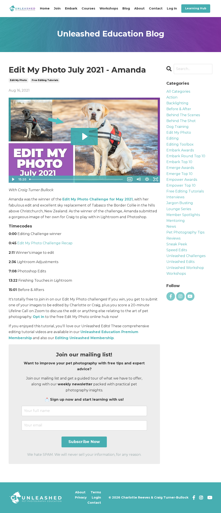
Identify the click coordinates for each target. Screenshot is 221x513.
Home (45, 8)
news (171, 226)
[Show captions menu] (130, 179)
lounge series (178, 209)
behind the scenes (183, 115)
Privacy (81, 497)
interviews (175, 197)
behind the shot (181, 121)
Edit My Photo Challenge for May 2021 (97, 199)
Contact (156, 8)
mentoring (175, 221)
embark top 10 (179, 162)
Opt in (38, 317)
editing (172, 138)
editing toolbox (180, 144)
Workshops (108, 8)
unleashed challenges (185, 256)
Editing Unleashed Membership (84, 338)
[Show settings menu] (147, 179)
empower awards (181, 180)
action (171, 97)
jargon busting (179, 203)
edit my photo (18, 80)
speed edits (176, 250)
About (139, 8)
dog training (177, 127)
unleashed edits (180, 262)
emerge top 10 (179, 174)
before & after (178, 109)
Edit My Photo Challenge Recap (45, 243)
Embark (71, 8)
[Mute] (138, 179)
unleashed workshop (185, 268)
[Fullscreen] (156, 179)
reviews (173, 238)
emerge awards (180, 168)
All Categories (178, 91)
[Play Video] (12, 179)
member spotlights (183, 215)
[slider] (76, 179)
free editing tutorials (45, 80)
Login (96, 497)
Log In (172, 8)
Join (57, 8)
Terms (96, 492)
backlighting (177, 103)
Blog (126, 8)
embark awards (180, 150)
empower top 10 (181, 185)
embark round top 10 (185, 156)
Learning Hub (195, 8)
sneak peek (176, 244)
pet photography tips (185, 232)
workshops (176, 274)
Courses (88, 8)
